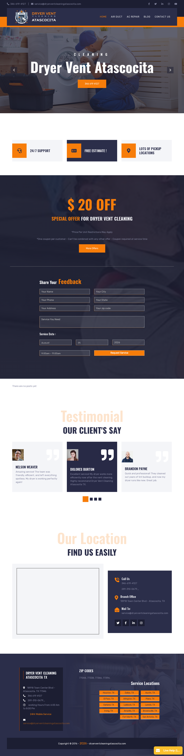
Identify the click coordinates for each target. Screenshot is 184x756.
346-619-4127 (18, 4)
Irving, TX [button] (108, 711)
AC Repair (133, 16)
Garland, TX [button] (108, 705)
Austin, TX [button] (150, 693)
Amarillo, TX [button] (129, 711)
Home (103, 16)
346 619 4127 (92, 83)
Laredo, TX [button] (150, 705)
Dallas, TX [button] (129, 693)
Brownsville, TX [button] (150, 711)
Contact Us (162, 16)
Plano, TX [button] (150, 699)
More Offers (92, 248)
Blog (147, 16)
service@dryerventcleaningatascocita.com (57, 4)
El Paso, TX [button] (109, 699)
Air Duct (116, 16)
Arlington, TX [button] (129, 699)
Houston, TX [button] (108, 693)
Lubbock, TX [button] (129, 705)
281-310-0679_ (36, 700)
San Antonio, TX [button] (150, 717)
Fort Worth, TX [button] (129, 717)
